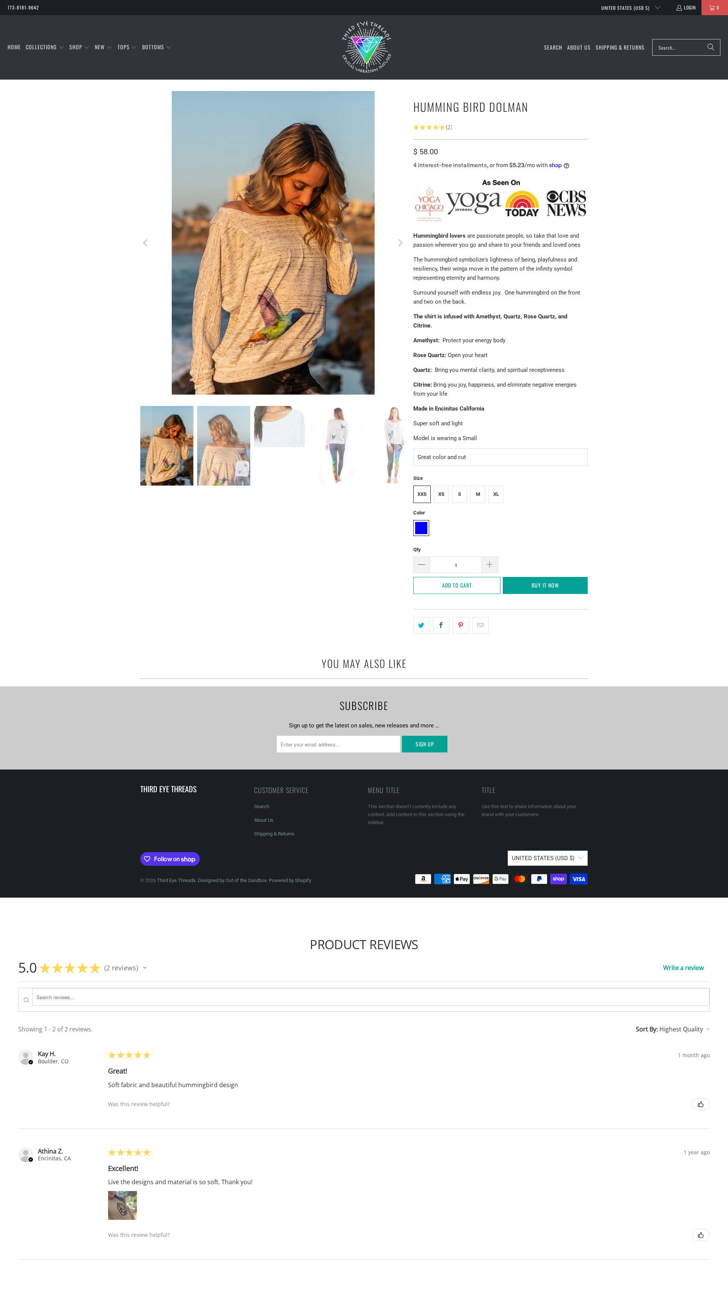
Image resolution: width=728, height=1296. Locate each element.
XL (496, 494)
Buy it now (545, 585)
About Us (263, 820)
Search (261, 806)
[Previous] (146, 243)
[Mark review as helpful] (701, 1104)
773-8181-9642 (23, 7)
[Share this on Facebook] (441, 625)
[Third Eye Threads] (366, 47)
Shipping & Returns (274, 834)
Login (690, 7)
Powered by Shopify (290, 880)
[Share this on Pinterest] (461, 625)
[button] (45, 47)
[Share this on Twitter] (421, 625)
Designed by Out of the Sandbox (232, 880)
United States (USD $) (626, 8)
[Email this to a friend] (480, 625)
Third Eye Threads (176, 880)
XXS (422, 494)
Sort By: (647, 1029)
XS (441, 494)
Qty (417, 549)
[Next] (400, 243)
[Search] (710, 47)
